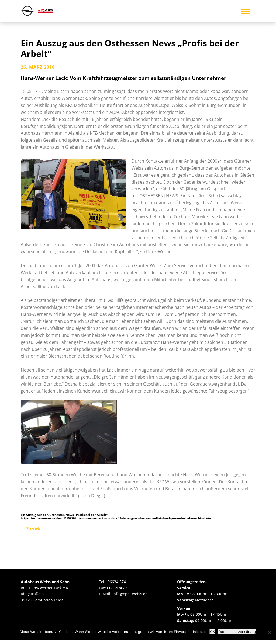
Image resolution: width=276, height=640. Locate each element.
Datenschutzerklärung (237, 631)
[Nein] (269, 632)
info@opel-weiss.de (130, 593)
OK (212, 631)
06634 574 (117, 581)
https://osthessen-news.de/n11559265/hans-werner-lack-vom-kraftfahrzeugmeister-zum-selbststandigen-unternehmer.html (113, 518)
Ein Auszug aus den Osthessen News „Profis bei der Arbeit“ (130, 48)
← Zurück (30, 529)
